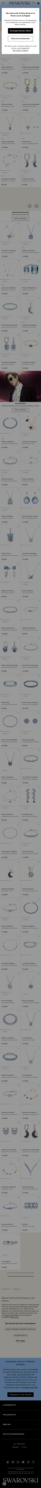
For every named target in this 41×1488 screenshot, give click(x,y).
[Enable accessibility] (4, 1484)
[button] (36, 10)
